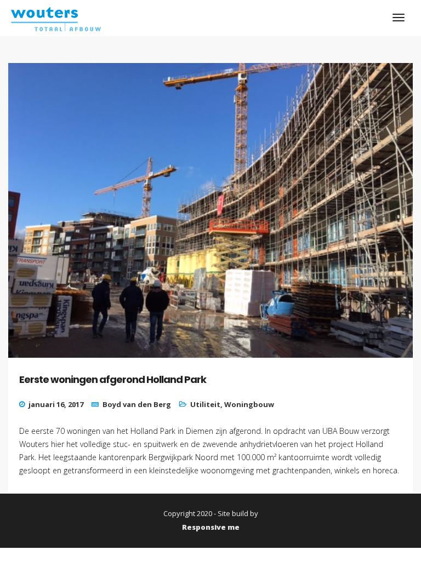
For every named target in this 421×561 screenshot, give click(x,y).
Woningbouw (249, 404)
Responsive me (211, 527)
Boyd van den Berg (137, 404)
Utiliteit (205, 404)
